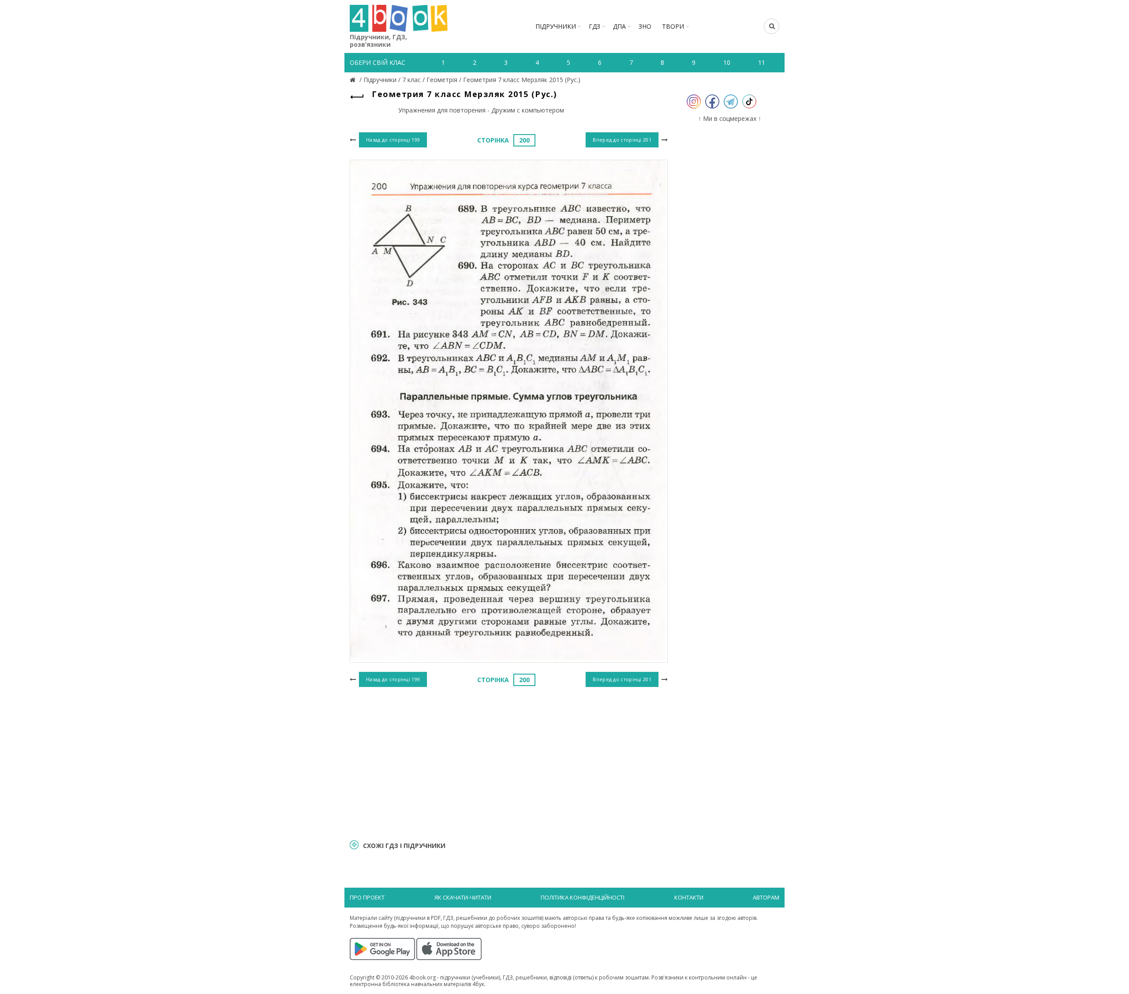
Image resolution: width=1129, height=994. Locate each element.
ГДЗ (594, 26)
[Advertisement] (509, 762)
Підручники (555, 26)
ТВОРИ (673, 26)
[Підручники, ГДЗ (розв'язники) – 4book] (354, 79)
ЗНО (645, 26)
